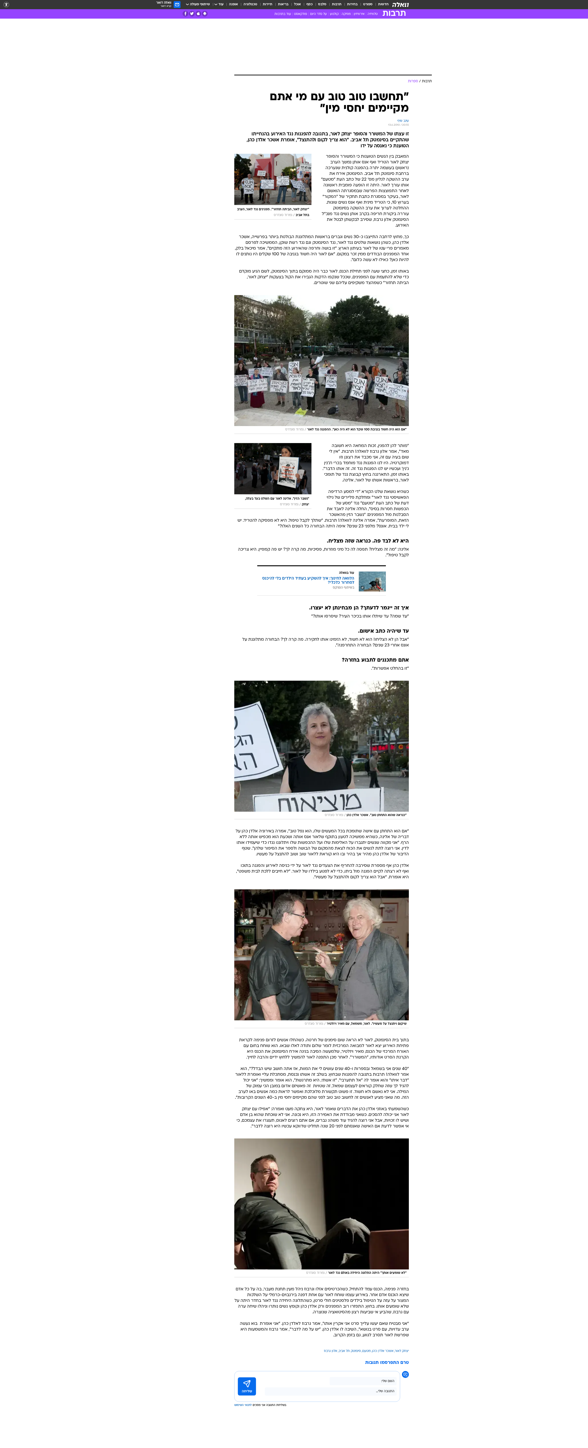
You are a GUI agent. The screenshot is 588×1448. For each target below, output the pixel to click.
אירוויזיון (359, 14)
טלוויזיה (373, 14)
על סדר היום (318, 14)
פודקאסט (300, 14)
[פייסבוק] (185, 14)
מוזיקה (346, 14)
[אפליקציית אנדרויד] (205, 14)
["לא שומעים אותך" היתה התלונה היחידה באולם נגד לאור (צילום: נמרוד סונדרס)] (321, 1207)
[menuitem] (381, 4)
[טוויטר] (192, 14)
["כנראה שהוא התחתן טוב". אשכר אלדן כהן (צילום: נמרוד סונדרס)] (321, 750)
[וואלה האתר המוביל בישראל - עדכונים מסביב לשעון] (400, 4)
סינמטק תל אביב (350, 1351)
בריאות (283, 4)
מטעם (366, 1351)
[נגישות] (6, 5)
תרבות (337, 4)
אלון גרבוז (330, 1351)
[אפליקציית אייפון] (198, 14)
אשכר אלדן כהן (382, 1351)
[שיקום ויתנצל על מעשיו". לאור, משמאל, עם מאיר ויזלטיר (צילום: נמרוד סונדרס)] (321, 958)
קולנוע (334, 14)
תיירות (267, 4)
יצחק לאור (402, 1351)
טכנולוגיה (250, 4)
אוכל (297, 4)
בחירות (352, 4)
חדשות (383, 4)
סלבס (322, 4)
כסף (309, 4)
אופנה (233, 4)
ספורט (368, 4)
